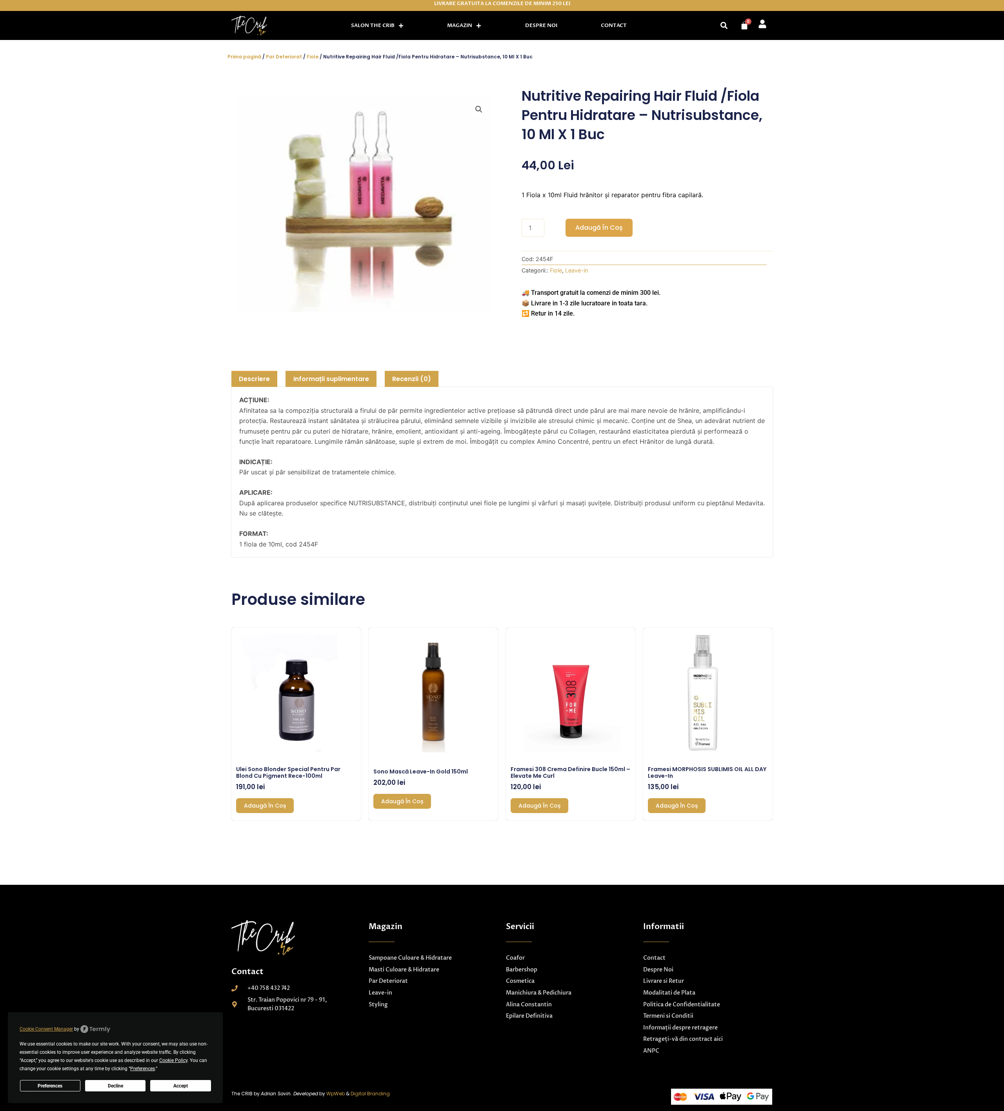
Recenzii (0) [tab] (411, 378)
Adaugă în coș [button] (265, 806)
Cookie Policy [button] (173, 1060)
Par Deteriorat (284, 56)
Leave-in (576, 270)
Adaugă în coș (599, 227)
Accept (180, 1086)
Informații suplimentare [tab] (331, 378)
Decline (115, 1086)
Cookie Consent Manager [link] (46, 1029)
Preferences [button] (142, 1068)
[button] (724, 25)
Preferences (50, 1086)
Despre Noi (541, 25)
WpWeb (335, 1093)
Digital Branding (370, 1093)
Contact (614, 25)
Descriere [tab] (254, 378)
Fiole (312, 56)
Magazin (459, 25)
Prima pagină (244, 56)
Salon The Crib (373, 25)
